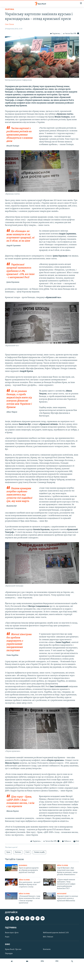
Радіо (7, 937)
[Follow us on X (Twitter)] (12, 918)
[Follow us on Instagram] (27, 918)
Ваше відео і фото (11, 933)
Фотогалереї (61, 894)
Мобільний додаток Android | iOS (56, 933)
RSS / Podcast (48, 937)
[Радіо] (12, 961)
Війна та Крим (62, 865)
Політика (9, 9)
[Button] (55, 33)
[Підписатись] (42, 918)
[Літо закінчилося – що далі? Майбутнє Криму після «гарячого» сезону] (11, 882)
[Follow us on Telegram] (22, 918)
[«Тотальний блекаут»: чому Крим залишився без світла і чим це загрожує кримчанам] (11, 895)
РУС (57, 961)
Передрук (9, 954)
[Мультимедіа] (27, 961)
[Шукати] (72, 961)
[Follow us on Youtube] (17, 918)
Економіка (23, 865)
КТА (42, 961)
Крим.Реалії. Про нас (13, 949)
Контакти (47, 949)
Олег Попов (9, 24)
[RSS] (32, 918)
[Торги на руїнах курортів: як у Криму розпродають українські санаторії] (11, 867)
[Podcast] (37, 918)
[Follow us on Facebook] (7, 918)
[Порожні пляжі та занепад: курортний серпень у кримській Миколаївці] (49, 895)
